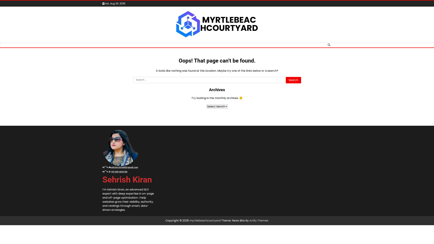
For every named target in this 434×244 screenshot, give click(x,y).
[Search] (329, 44)
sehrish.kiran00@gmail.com (124, 167)
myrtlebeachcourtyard (205, 220)
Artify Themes (258, 220)
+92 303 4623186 (119, 171)
